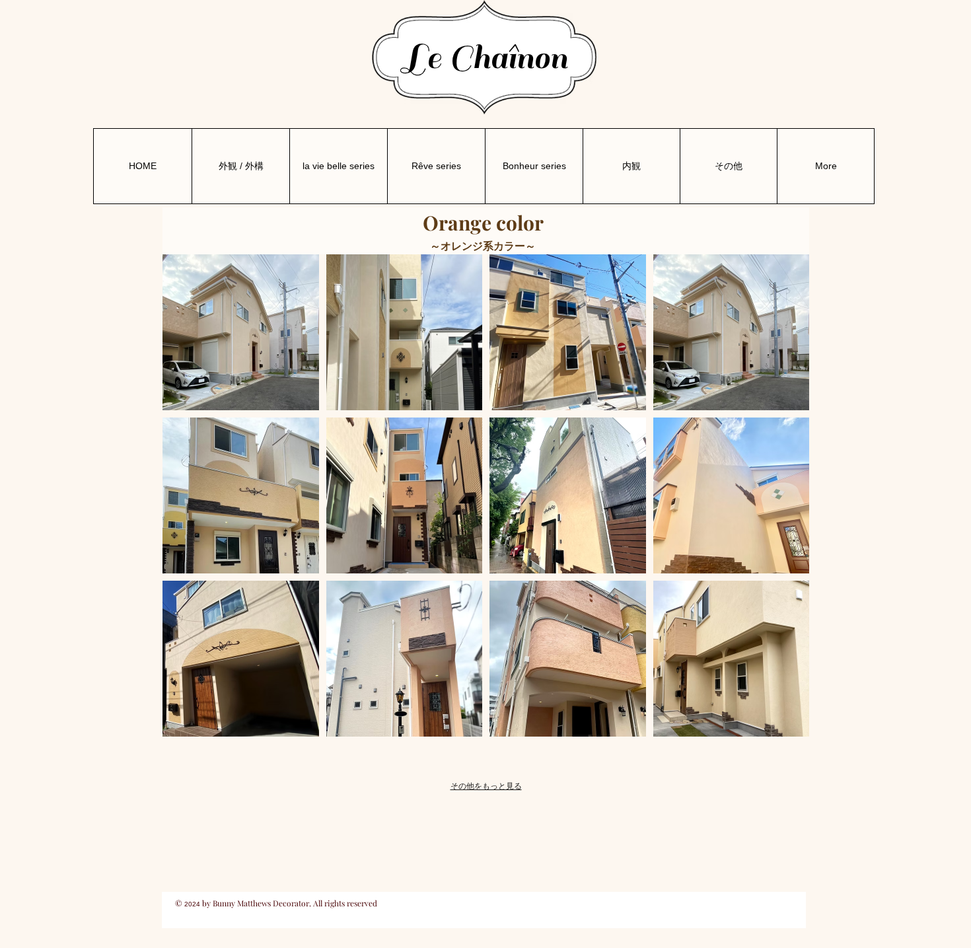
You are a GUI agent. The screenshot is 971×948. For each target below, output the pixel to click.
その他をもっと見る (486, 786)
